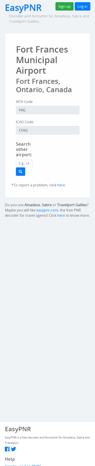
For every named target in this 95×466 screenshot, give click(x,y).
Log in (82, 6)
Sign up (64, 6)
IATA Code (24, 101)
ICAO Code (24, 121)
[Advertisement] (68, 153)
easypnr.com (47, 210)
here (61, 185)
